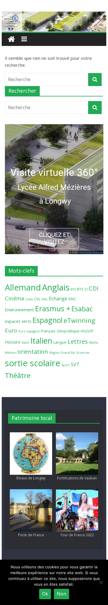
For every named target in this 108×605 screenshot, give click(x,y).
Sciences (82, 353)
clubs (29, 299)
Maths (93, 342)
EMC (72, 298)
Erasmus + (52, 308)
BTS (73, 289)
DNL (44, 299)
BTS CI (82, 289)
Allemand (23, 287)
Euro (11, 330)
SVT (75, 364)
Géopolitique (68, 331)
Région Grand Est (62, 353)
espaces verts (18, 321)
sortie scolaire (32, 363)
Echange (58, 298)
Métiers (10, 353)
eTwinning (79, 320)
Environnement (19, 309)
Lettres (78, 341)
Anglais (55, 287)
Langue (60, 342)
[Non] (101, 582)
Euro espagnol (29, 331)
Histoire (12, 342)
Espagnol (47, 320)
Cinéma (14, 298)
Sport (65, 365)
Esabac (82, 308)
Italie (25, 342)
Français (48, 331)
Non (61, 594)
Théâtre (18, 375)
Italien (41, 340)
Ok (45, 594)
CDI (93, 288)
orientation (33, 351)
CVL (37, 298)
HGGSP (87, 331)
